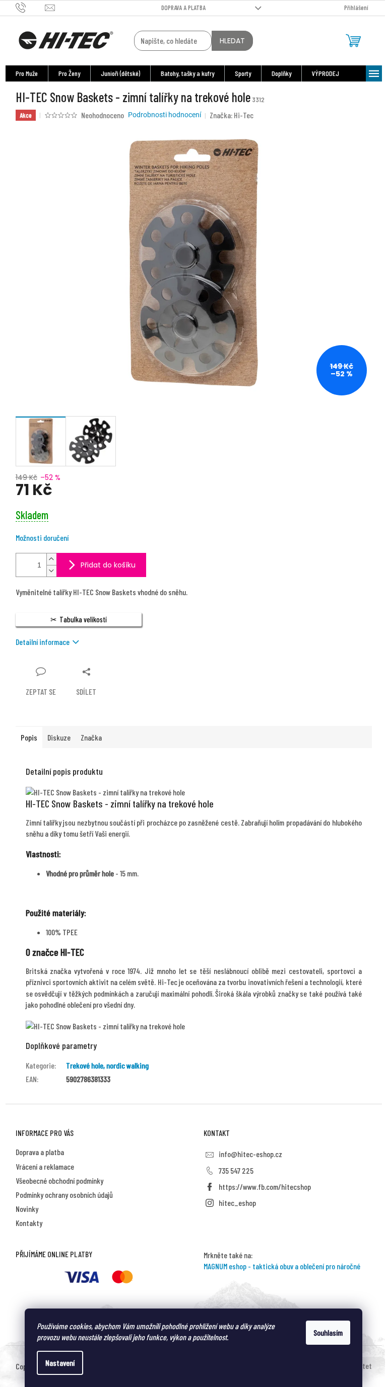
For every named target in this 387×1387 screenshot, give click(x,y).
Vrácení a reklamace (45, 1166)
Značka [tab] (91, 737)
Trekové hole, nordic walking (107, 1065)
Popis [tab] (29, 737)
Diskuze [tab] (59, 737)
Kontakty (29, 1223)
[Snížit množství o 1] (51, 571)
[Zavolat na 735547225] (30, 7)
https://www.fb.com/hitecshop (265, 1186)
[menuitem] (27, 73)
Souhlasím (328, 1332)
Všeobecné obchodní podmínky (59, 1180)
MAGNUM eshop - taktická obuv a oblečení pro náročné (282, 1266)
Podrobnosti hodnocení (164, 115)
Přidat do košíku (108, 565)
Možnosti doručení (42, 537)
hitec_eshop (237, 1202)
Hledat (232, 41)
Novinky (27, 1208)
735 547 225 (236, 1170)
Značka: (231, 115)
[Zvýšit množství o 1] (51, 559)
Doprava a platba (183, 8)
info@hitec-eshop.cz (250, 1154)
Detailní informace (43, 641)
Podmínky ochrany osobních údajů (64, 1194)
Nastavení (60, 1362)
